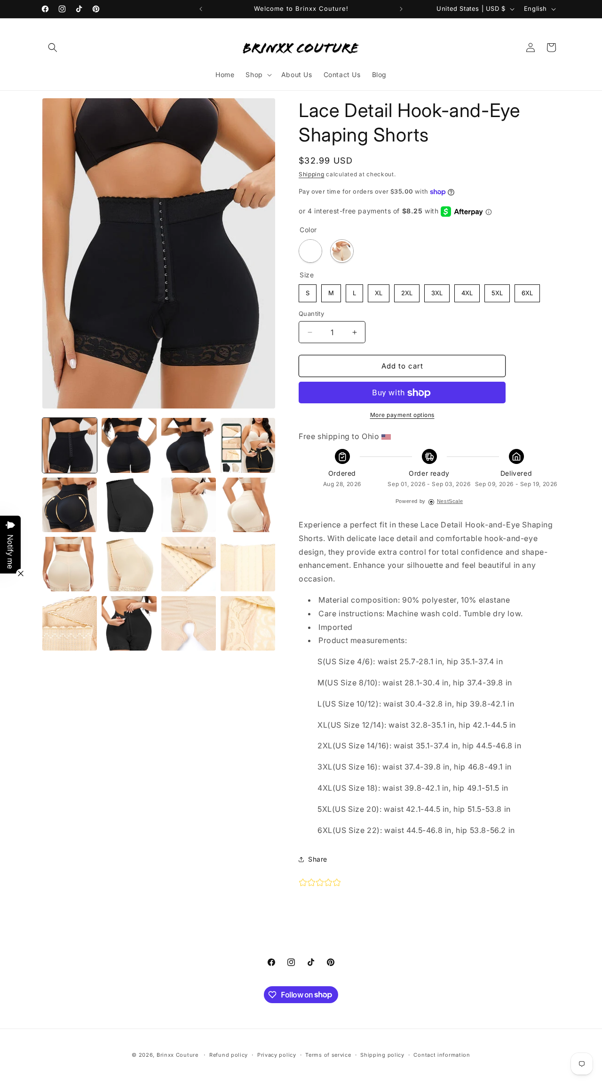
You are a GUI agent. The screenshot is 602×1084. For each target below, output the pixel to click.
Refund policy (228, 1054)
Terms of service (328, 1054)
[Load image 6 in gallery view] (129, 505)
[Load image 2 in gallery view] (129, 445)
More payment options (402, 415)
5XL (497, 291)
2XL (407, 291)
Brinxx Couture (177, 1055)
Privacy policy (276, 1054)
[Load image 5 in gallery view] (69, 505)
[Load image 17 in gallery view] (248, 623)
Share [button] (317, 859)
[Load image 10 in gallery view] (69, 564)
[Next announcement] (401, 9)
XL (378, 291)
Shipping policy (382, 1054)
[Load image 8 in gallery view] (188, 505)
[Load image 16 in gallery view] (188, 623)
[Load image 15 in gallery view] (129, 623)
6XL (527, 291)
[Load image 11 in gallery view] (129, 564)
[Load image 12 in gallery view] (188, 564)
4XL (467, 291)
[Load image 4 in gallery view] (248, 445)
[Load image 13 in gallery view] (248, 564)
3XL (437, 291)
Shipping (312, 174)
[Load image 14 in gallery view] (69, 623)
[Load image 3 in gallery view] (188, 445)
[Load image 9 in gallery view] (248, 505)
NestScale (450, 501)
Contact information (441, 1054)
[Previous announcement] (200, 9)
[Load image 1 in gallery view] (69, 445)
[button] (52, 47)
